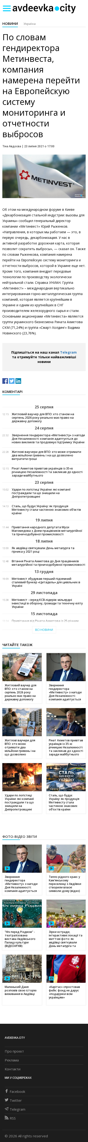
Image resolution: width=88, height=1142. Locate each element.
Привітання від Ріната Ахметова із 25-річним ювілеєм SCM (45, 622)
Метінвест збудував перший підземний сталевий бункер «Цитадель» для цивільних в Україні (46, 582)
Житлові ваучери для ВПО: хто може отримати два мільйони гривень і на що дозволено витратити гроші (46, 455)
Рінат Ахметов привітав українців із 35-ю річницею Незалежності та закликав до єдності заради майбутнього (47, 472)
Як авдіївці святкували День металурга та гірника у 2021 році (43, 549)
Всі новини (44, 630)
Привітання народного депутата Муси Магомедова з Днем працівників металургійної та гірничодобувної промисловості (47, 530)
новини (10, 23)
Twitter (16, 1100)
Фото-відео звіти (19, 836)
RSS (13, 1118)
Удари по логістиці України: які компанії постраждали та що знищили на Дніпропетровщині (41, 493)
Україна (29, 24)
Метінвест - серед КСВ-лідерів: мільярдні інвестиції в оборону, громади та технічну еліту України (47, 603)
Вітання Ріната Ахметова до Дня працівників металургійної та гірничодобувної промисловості (48, 562)
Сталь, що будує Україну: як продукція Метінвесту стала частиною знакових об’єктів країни (46, 509)
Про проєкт (14, 1051)
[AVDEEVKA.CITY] (44, 8)
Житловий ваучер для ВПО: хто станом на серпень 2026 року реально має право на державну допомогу (43, 417)
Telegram (68, 352)
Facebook (17, 1091)
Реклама (12, 1060)
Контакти (12, 1069)
